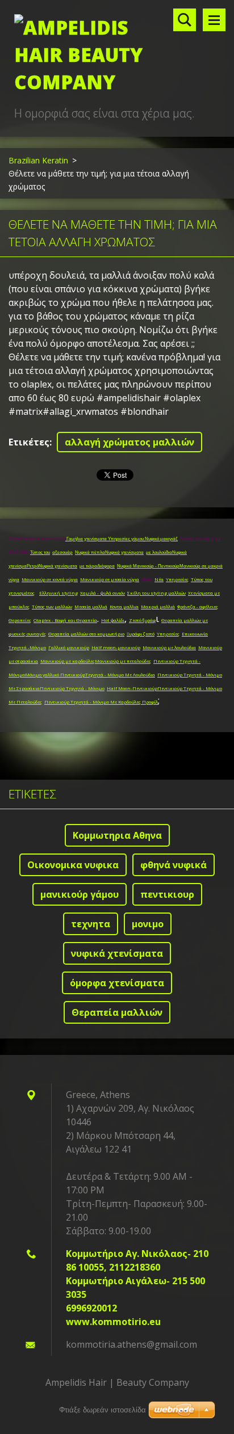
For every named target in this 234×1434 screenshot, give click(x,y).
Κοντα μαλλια (124, 606)
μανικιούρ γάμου (79, 894)
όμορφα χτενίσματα (117, 983)
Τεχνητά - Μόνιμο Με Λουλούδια (120, 674)
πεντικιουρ (167, 894)
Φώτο (146, 579)
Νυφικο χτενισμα (197, 538)
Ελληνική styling (58, 593)
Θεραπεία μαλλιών (117, 1012)
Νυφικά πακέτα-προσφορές (37, 538)
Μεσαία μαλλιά (90, 606)
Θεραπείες (20, 620)
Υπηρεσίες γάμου (126, 538)
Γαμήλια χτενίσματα (87, 538)
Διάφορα (106, 566)
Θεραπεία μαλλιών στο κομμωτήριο (86, 633)
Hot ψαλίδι (112, 620)
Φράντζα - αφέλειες (197, 606)
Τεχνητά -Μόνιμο (27, 647)
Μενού (214, 20)
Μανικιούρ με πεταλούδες (123, 661)
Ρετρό (33, 566)
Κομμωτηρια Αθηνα (117, 835)
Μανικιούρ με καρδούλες (67, 661)
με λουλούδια (159, 552)
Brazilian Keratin (38, 160)
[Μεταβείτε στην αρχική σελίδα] (117, 52)
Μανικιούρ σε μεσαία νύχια (109, 579)
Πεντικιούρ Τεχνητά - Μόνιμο (72, 688)
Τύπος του (40, 552)
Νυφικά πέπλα (90, 552)
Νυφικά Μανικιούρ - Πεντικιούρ (148, 566)
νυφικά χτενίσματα (117, 953)
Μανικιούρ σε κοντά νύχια (50, 579)
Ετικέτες (29, 442)
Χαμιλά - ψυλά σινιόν (102, 593)
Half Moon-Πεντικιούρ (132, 688)
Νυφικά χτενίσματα (124, 552)
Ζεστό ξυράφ (142, 620)
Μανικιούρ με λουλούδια (169, 647)
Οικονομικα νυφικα (73, 865)
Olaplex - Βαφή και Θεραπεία (65, 620)
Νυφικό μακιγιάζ (161, 538)
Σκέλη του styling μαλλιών (156, 593)
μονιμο (148, 924)
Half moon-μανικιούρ (115, 647)
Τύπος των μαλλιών (52, 606)
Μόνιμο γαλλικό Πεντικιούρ (55, 674)
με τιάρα (88, 566)
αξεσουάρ (62, 552)
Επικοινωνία (195, 633)
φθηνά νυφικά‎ (173, 865)
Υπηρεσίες (177, 579)
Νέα (159, 579)
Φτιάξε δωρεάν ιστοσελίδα (102, 1410)
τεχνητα (90, 924)
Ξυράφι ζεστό (140, 633)
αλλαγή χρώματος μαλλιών (129, 442)
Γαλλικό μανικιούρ (68, 647)
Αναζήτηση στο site (184, 20)
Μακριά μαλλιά (158, 606)
